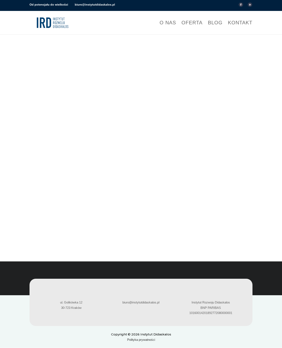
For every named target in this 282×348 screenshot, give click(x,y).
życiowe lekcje (211, 205)
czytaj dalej (41, 225)
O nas (168, 23)
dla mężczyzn (76, 205)
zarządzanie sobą (188, 205)
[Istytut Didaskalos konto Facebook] (240, 6)
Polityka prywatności (141, 339)
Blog (215, 23)
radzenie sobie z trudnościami (108, 205)
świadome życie (163, 205)
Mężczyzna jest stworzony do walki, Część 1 (70, 198)
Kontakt (240, 23)
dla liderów (58, 205)
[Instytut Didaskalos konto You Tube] (249, 6)
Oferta (192, 23)
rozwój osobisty (140, 205)
